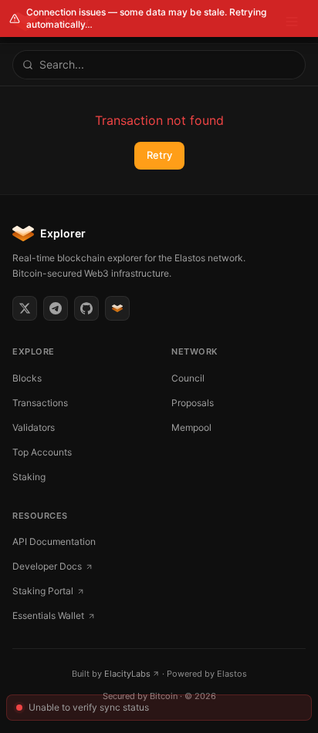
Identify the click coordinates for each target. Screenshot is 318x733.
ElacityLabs (127, 673)
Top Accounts (42, 452)
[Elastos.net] (117, 308)
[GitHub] (86, 308)
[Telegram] (55, 308)
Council (188, 378)
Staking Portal (42, 591)
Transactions (40, 403)
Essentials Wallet (48, 615)
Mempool (191, 427)
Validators (33, 427)
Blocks (27, 378)
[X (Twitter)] (24, 308)
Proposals (192, 403)
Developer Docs (47, 566)
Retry (159, 155)
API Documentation (54, 541)
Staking (29, 477)
